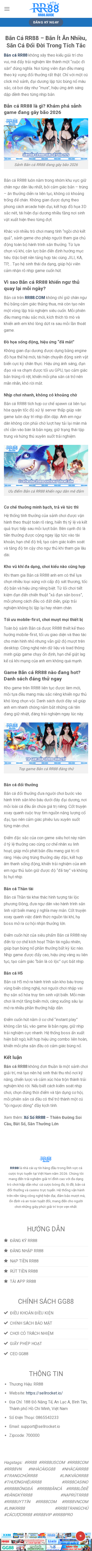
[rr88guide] (46, 9)
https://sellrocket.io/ (44, 1393)
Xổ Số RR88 (34, 1117)
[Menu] (7, 9)
